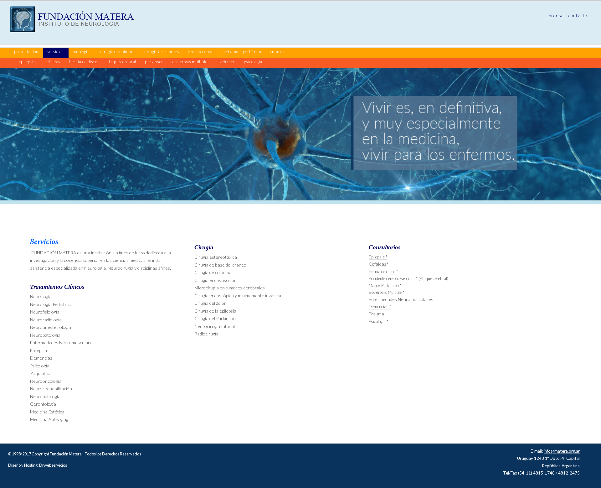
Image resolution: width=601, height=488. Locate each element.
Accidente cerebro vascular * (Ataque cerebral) (408, 278)
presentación (26, 51)
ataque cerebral (121, 61)
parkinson (154, 61)
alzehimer (226, 61)
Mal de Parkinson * (385, 285)
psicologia (253, 61)
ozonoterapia (200, 51)
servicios (55, 51)
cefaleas (53, 61)
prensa (557, 15)
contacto (578, 15)
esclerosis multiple (190, 61)
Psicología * (378, 321)
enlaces (277, 51)
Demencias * (380, 306)
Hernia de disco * (383, 271)
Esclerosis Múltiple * (386, 292)
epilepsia (28, 61)
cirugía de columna (118, 51)
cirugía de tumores (162, 51)
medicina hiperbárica (241, 51)
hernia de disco (83, 61)
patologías (83, 51)
